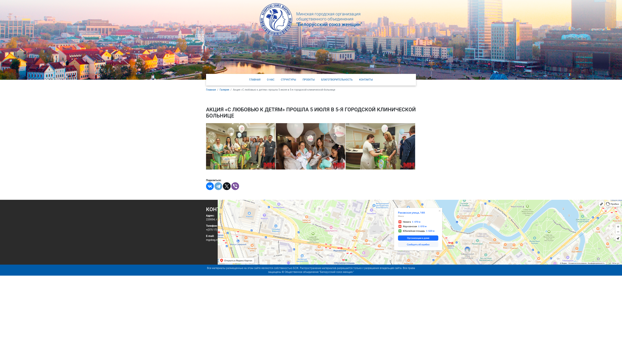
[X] (227, 186)
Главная (254, 79)
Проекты (309, 79)
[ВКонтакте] (210, 186)
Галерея (224, 89)
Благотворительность (337, 79)
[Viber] (235, 186)
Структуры (288, 79)
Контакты (366, 79)
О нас (270, 79)
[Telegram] (218, 186)
